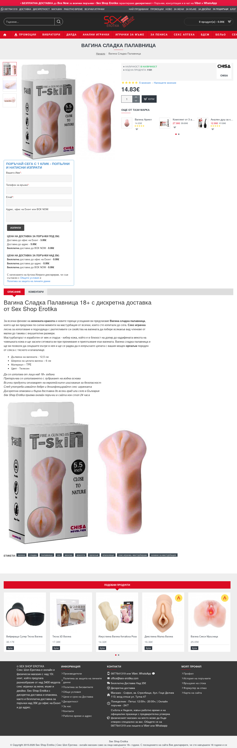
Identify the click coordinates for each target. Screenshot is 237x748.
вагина (21, 554)
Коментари (36, 291)
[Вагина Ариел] (126, 123)
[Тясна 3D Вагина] (71, 613)
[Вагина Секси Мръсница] (209, 613)
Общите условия (29, 277)
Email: (10, 197)
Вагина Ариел (143, 119)
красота (81, 554)
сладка (33, 554)
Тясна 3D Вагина (61, 636)
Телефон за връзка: (17, 185)
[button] (11, 65)
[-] (136, 101)
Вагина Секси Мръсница (204, 636)
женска (68, 554)
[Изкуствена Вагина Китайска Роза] (117, 613)
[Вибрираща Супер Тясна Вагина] (25, 613)
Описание (14, 291)
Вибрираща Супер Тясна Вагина (24, 636)
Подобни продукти (117, 585)
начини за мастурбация (163, 554)
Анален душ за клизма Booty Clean (222, 119)
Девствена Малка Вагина (159, 636)
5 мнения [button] (145, 82)
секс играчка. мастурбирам (132, 554)
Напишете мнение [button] (165, 82)
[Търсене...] (58, 21)
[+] (136, 97)
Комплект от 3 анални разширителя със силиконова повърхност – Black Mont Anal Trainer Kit (184, 119)
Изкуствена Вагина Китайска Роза (118, 636)
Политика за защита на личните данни (28, 281)
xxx (58, 554)
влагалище (108, 554)
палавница (47, 554)
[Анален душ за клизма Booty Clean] (202, 123)
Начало (100, 53)
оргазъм (93, 554)
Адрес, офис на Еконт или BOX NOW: (27, 209)
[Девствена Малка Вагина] (163, 613)
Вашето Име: (14, 172)
